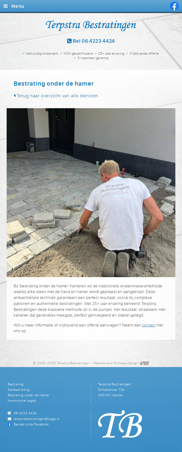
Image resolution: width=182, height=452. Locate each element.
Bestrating (15, 384)
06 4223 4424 (25, 413)
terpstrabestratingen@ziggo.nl (36, 418)
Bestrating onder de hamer (28, 395)
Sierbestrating (18, 389)
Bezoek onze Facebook (31, 424)
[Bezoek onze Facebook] (174, 6)
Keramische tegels (22, 400)
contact (148, 325)
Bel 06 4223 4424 (93, 41)
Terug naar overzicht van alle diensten (57, 95)
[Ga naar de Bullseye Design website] (144, 363)
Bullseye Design (126, 363)
